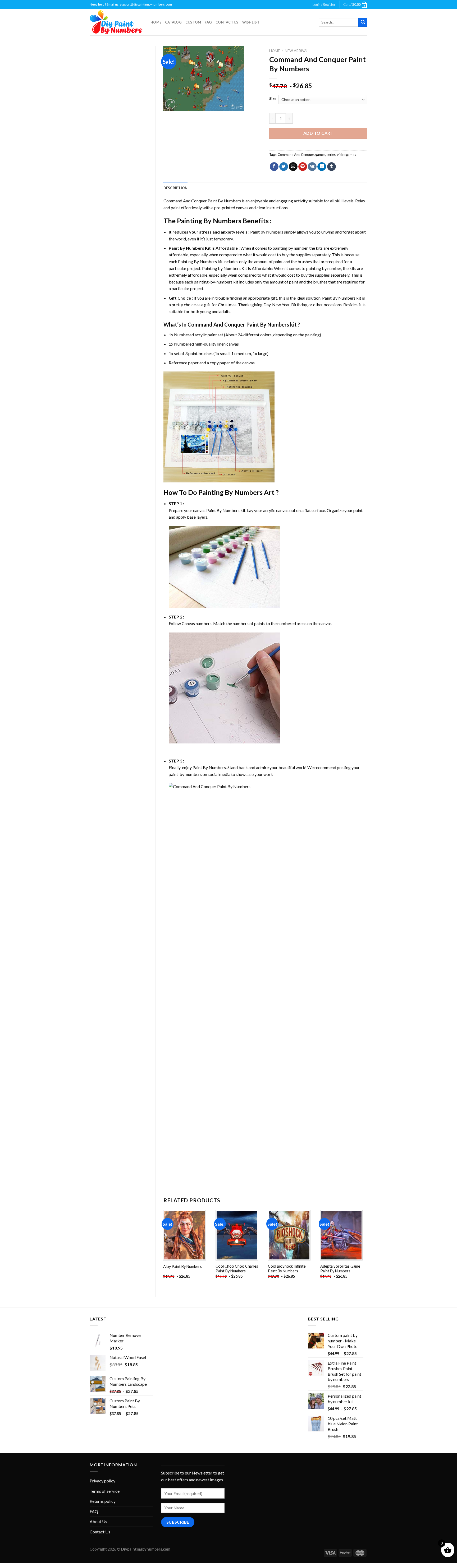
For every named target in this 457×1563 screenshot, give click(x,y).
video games (346, 154)
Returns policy (103, 1501)
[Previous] (164, 1249)
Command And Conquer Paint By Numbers (202, 200)
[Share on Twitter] (283, 166)
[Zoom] (170, 104)
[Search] (362, 22)
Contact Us (227, 22)
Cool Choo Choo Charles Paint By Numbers (237, 1268)
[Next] (367, 1249)
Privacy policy (102, 1480)
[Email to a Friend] (293, 166)
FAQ (208, 22)
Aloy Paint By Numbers (182, 1266)
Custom (193, 22)
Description (175, 188)
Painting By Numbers (209, 221)
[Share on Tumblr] (331, 166)
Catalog (173, 22)
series (331, 154)
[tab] (175, 188)
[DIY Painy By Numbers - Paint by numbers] (116, 22)
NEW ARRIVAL (296, 51)
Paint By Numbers (186, 247)
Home (155, 22)
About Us (98, 1521)
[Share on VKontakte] (312, 166)
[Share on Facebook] (274, 166)
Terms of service (105, 1491)
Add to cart (318, 133)
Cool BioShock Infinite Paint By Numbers (287, 1268)
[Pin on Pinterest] (302, 166)
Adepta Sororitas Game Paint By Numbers (340, 1268)
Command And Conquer (296, 154)
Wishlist (250, 22)
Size (272, 99)
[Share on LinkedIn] (321, 166)
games (320, 154)
